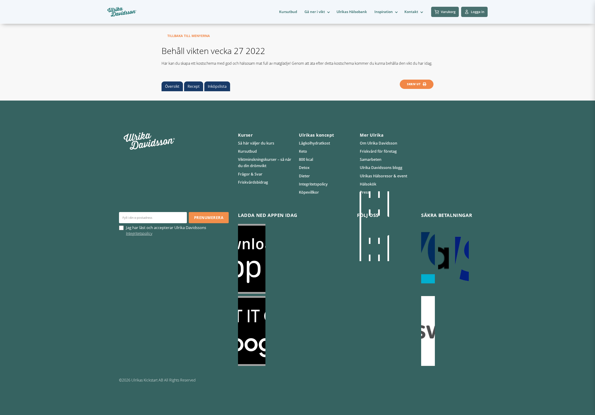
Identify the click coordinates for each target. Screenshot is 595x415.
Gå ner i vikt (314, 11)
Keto (303, 151)
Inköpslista (217, 86)
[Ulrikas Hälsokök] (388, 226)
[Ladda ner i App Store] (293, 259)
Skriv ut (413, 84)
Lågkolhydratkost (314, 143)
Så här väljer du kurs (256, 143)
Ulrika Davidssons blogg (381, 167)
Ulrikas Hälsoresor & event (383, 176)
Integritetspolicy (313, 184)
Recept (194, 86)
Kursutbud (288, 11)
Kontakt (411, 11)
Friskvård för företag (378, 151)
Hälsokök (368, 184)
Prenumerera (208, 217)
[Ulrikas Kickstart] (379, 226)
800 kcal (306, 159)
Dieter (304, 176)
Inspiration (383, 11)
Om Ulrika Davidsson (378, 143)
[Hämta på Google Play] (293, 331)
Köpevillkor (309, 192)
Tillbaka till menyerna (188, 36)
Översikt (172, 86)
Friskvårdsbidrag (253, 182)
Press (365, 192)
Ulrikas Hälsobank (352, 11)
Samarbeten (370, 159)
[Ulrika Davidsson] (360, 226)
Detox (304, 167)
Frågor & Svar (250, 174)
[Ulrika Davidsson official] (369, 226)
